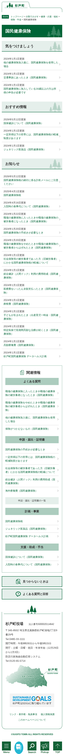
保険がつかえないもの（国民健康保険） (27, 428)
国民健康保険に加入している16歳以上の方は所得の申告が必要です (30, 90)
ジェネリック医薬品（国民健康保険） (25, 149)
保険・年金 (16, 19)
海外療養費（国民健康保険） (21, 490)
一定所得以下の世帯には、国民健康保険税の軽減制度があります (31, 136)
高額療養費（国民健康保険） (20, 345)
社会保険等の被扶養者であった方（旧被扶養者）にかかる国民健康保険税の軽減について (31, 260)
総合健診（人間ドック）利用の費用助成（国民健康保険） (31, 275)
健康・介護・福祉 (49, 16)
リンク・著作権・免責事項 (23, 714)
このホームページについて (32, 719)
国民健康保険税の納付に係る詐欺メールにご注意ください (31, 182)
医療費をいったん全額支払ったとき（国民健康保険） (31, 290)
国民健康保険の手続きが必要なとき (23, 232)
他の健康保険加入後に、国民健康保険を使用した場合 (31, 64)
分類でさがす (32, 16)
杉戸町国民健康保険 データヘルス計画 (25, 356)
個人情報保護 (48, 714)
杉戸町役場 (14, 624)
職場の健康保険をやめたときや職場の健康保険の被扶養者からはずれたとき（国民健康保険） (31, 245)
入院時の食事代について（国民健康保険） (27, 206)
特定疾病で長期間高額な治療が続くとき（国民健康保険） (31, 332)
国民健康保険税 (12, 195)
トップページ (17, 16)
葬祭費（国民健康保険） (17, 303)
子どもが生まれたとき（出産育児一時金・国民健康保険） (31, 317)
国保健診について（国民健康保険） (23, 123)
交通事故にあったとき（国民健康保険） (26, 77)
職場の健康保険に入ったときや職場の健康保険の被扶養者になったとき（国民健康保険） (31, 219)
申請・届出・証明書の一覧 (32, 500)
